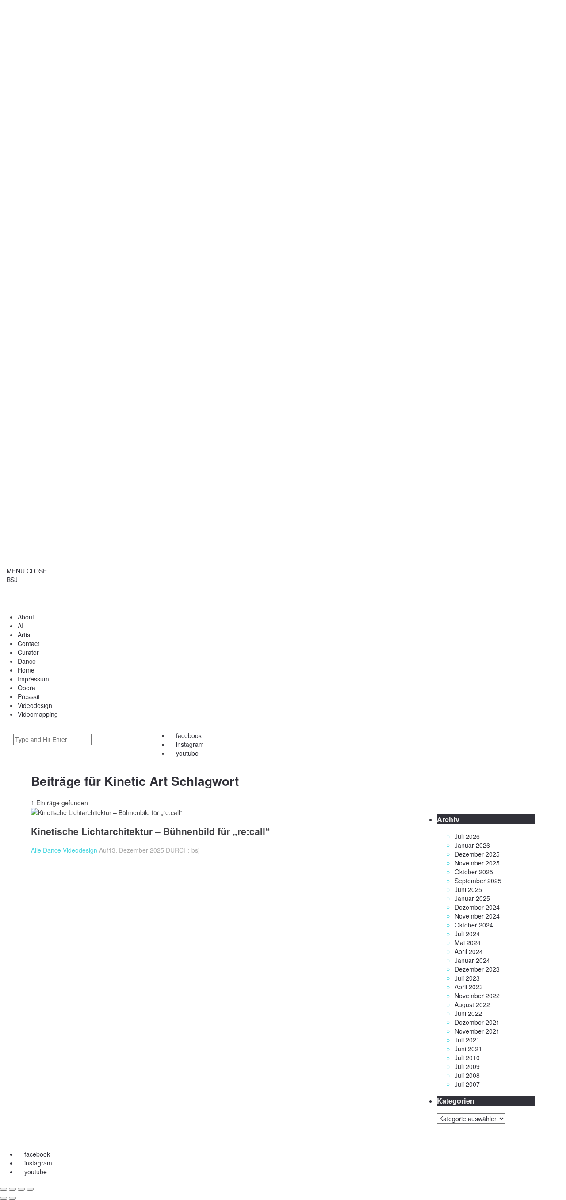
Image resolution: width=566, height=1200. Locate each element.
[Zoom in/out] (30, 1189)
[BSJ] (283, 1136)
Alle (36, 850)
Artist (25, 634)
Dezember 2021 (477, 1022)
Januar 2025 (472, 898)
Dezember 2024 (477, 907)
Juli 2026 (467, 836)
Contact (28, 643)
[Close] (3, 1189)
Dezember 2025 (477, 854)
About (26, 616)
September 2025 (478, 880)
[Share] (12, 1189)
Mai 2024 (468, 942)
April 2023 (469, 986)
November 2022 (477, 995)
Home (26, 669)
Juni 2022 (468, 1013)
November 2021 (477, 1031)
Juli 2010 (467, 1057)
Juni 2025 (468, 889)
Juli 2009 (467, 1066)
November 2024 (477, 916)
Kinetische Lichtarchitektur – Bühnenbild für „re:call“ (150, 831)
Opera (26, 687)
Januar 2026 (472, 845)
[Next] (12, 1198)
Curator (28, 652)
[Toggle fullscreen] (21, 1189)
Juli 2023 (467, 977)
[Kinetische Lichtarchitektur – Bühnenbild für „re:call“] (106, 686)
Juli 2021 (467, 1039)
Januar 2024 (472, 960)
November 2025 (477, 862)
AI (20, 625)
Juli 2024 (467, 933)
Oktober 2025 (474, 871)
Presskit (29, 696)
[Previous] (3, 1198)
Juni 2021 (468, 1048)
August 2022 (472, 1004)
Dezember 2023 (477, 969)
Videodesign (80, 850)
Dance (27, 661)
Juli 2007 (467, 1084)
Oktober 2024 (474, 924)
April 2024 (469, 951)
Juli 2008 (467, 1075)
